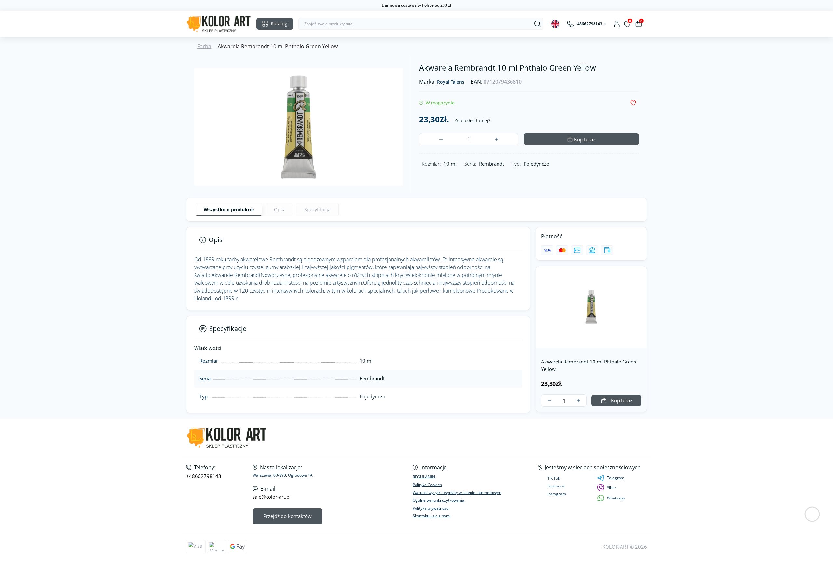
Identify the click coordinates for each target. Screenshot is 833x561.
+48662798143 (203, 476)
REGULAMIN (424, 477)
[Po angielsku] (555, 24)
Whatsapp (616, 498)
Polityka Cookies (427, 484)
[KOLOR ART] (299, 438)
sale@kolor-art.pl (272, 496)
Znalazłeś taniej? (472, 120)
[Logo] (218, 24)
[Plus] (496, 139)
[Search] (537, 24)
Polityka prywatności (431, 508)
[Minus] (440, 139)
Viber (611, 487)
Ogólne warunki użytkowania (438, 500)
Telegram (615, 478)
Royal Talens (450, 82)
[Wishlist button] (633, 103)
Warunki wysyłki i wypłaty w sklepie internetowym (457, 492)
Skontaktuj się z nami (432, 516)
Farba (204, 46)
